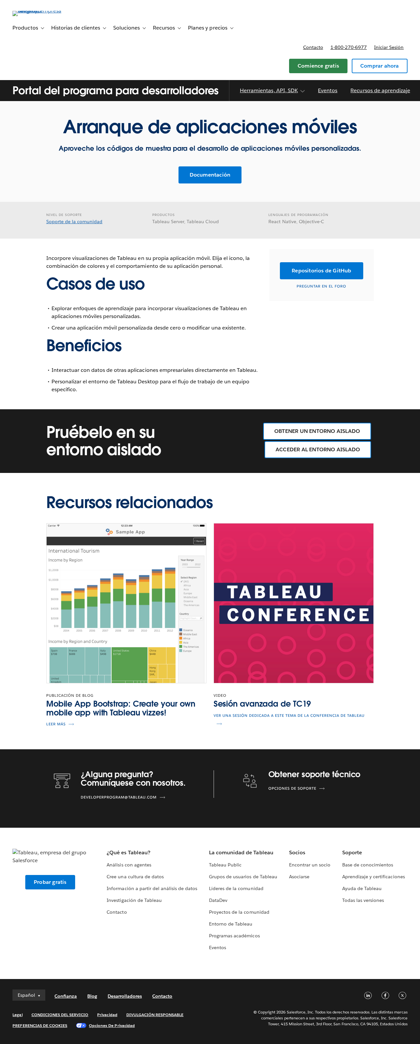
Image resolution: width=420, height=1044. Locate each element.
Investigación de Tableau (134, 900)
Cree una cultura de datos (135, 877)
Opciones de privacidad (112, 1025)
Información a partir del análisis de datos (152, 888)
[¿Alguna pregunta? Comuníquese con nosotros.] (62, 780)
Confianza (65, 996)
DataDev (218, 900)
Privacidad (107, 1014)
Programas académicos (234, 936)
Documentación (210, 174)
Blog (92, 996)
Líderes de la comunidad (236, 888)
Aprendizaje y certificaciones (373, 877)
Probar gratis (50, 882)
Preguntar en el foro (321, 286)
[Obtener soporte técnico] (250, 780)
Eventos (327, 91)
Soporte (352, 852)
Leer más (56, 724)
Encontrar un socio (309, 865)
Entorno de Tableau (230, 924)
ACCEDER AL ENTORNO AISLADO (318, 449)
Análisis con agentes (129, 865)
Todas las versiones (363, 900)
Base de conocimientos (367, 865)
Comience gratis (318, 65)
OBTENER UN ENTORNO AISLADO (317, 431)
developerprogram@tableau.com (119, 797)
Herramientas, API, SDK (269, 91)
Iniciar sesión (389, 47)
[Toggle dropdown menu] (302, 91)
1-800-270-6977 (348, 47)
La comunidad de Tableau (241, 852)
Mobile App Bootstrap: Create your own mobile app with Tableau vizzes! (120, 708)
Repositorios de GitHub (321, 270)
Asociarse (299, 877)
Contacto (313, 47)
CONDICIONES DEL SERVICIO (60, 1014)
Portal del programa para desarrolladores (115, 90)
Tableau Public (225, 865)
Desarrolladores (125, 996)
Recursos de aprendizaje (380, 91)
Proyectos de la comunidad (239, 912)
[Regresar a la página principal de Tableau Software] (37, 10)
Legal (17, 1014)
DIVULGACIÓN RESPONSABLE (155, 1014)
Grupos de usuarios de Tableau (243, 877)
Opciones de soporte (292, 788)
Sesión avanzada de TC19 (262, 704)
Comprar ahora (379, 65)
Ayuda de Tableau (362, 888)
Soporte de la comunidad (74, 221)
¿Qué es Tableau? (128, 852)
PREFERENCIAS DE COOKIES (39, 1025)
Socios (297, 852)
